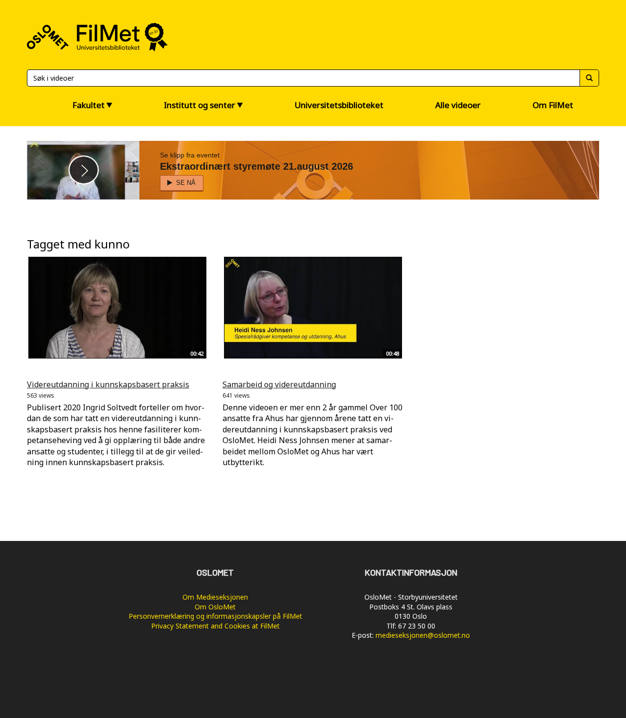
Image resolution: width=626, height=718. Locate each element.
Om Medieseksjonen (215, 597)
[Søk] (589, 78)
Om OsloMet (215, 606)
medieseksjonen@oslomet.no (423, 635)
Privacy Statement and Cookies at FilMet (215, 625)
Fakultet (88, 105)
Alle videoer (458, 105)
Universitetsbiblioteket (338, 105)
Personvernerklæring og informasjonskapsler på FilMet (215, 616)
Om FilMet (553, 105)
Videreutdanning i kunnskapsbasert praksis (108, 384)
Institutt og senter (199, 105)
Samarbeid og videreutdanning (279, 384)
